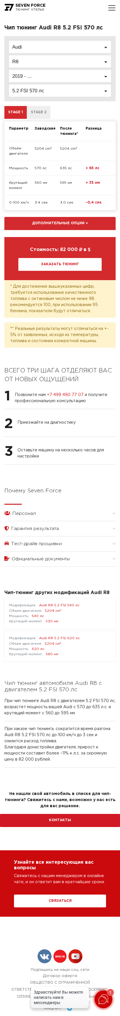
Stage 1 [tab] (15, 112)
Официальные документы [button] (40, 559)
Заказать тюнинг (60, 264)
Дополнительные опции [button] (60, 223)
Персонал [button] (23, 513)
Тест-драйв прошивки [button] (36, 544)
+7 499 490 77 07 (65, 395)
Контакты (60, 820)
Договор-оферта (60, 976)
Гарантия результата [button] (34, 528)
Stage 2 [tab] (39, 112)
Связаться (60, 900)
